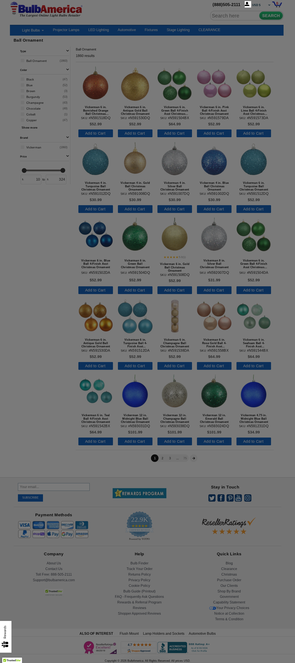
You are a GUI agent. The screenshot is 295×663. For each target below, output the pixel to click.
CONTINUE (147, 367)
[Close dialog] (192, 283)
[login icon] (248, 4)
